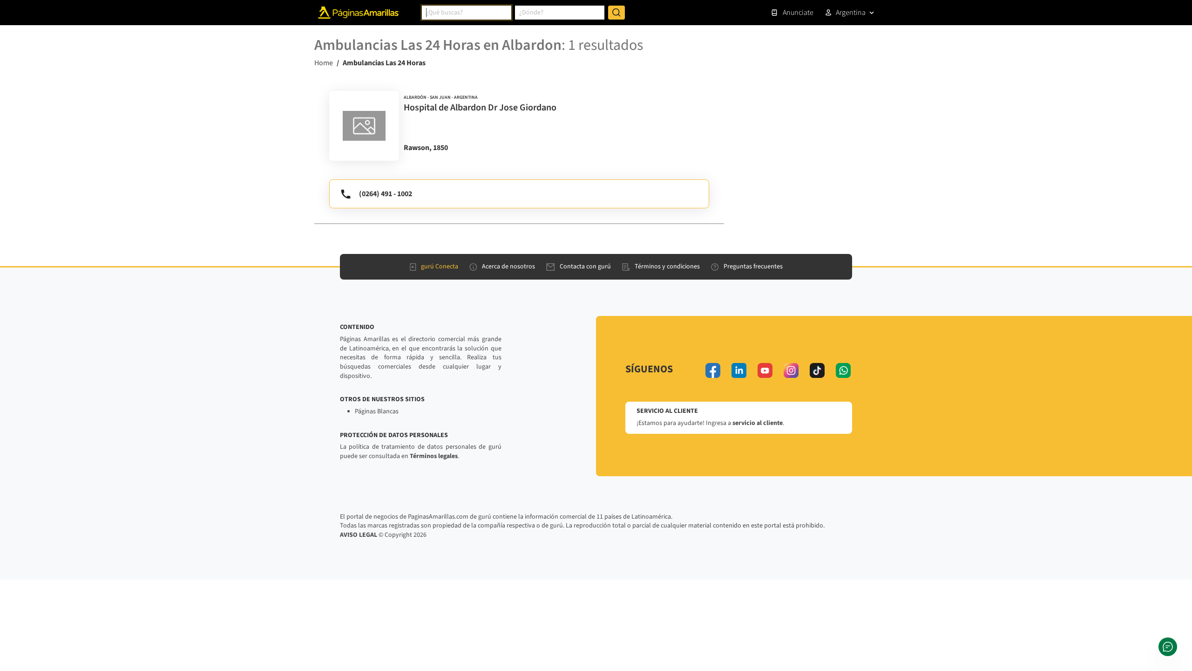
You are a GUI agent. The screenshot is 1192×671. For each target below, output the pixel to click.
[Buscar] (616, 13)
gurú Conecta (439, 266)
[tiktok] (817, 370)
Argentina (851, 12)
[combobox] (466, 13)
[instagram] (791, 370)
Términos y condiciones (667, 266)
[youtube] (765, 370)
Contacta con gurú (585, 266)
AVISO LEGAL (358, 535)
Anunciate (798, 12)
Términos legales (434, 456)
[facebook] (712, 370)
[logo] (364, 126)
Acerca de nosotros (508, 266)
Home (323, 63)
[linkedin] (738, 370)
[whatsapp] (843, 370)
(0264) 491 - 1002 (385, 194)
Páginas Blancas (377, 411)
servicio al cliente (757, 423)
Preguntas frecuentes (753, 266)
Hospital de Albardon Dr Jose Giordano (480, 107)
